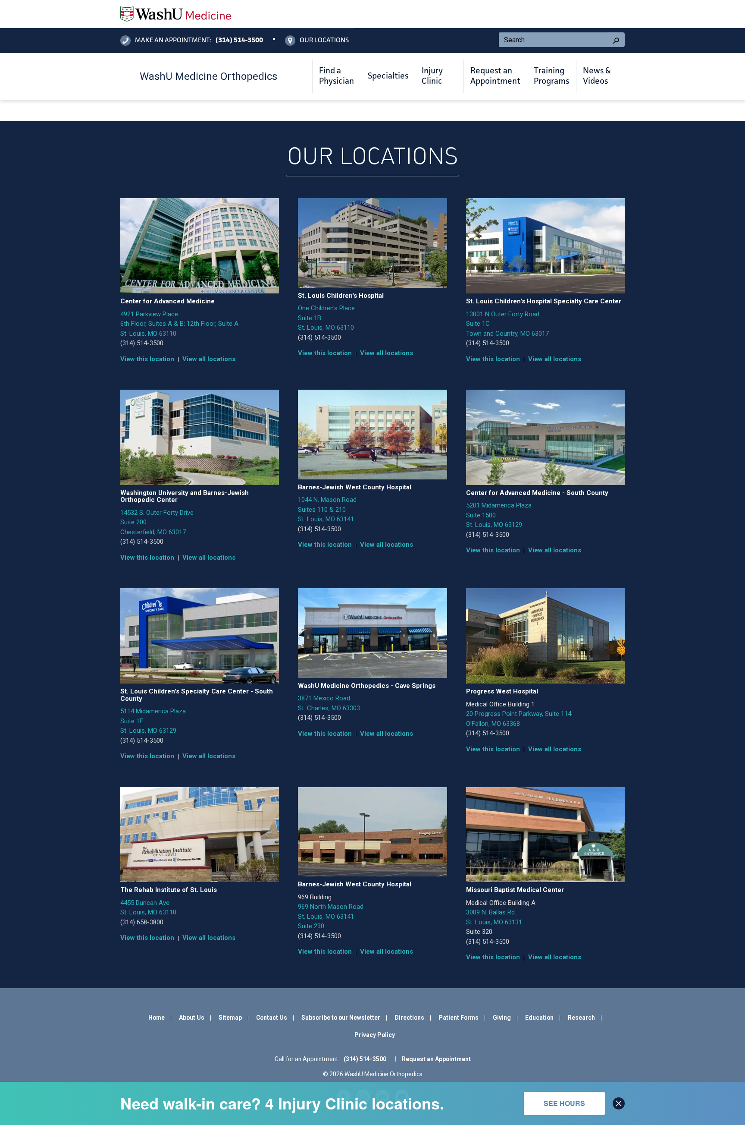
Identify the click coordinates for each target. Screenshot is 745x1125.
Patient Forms (458, 1017)
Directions (409, 1017)
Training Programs (551, 76)
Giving (502, 1017)
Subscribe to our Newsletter (340, 1017)
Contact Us (271, 1017)
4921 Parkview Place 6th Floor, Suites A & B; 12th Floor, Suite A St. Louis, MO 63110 (179, 323)
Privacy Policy (374, 1034)
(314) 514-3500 (141, 343)
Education (539, 1017)
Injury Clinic (432, 76)
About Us (191, 1017)
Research (581, 1017)
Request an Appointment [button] (495, 76)
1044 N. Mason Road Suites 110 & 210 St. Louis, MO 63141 (327, 509)
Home (156, 1017)
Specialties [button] (388, 76)
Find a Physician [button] (336, 76)
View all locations (208, 359)
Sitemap (230, 1017)
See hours (564, 1103)
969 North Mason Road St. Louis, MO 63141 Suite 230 (330, 916)
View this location (147, 359)
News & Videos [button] (597, 76)
